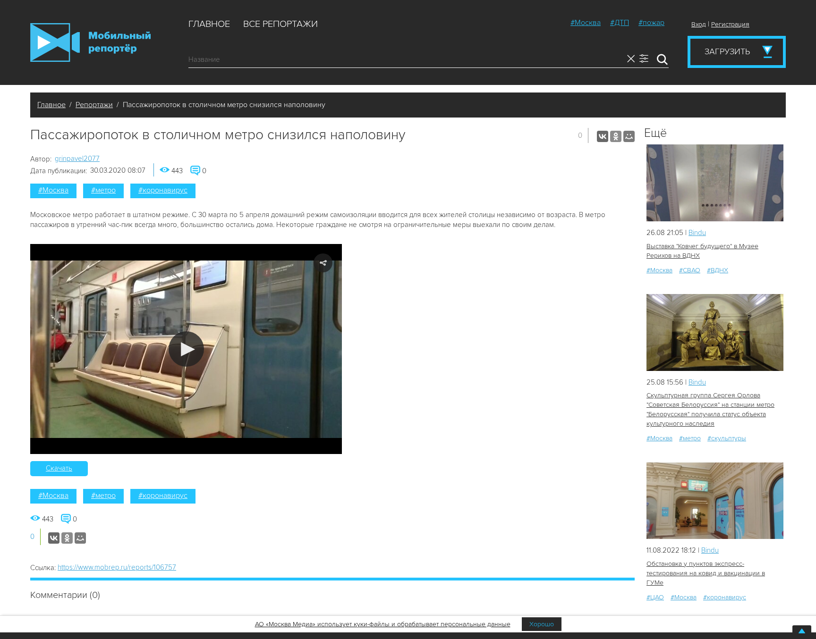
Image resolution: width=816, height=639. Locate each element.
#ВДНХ (717, 270)
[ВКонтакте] (602, 136)
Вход (698, 24)
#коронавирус (162, 190)
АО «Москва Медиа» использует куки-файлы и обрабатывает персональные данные (382, 624)
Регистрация (730, 24)
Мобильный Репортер (90, 42)
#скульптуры (726, 438)
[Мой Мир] (629, 136)
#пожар (651, 22)
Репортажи (94, 104)
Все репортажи (280, 24)
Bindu (697, 232)
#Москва (585, 22)
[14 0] (714, 182)
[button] (186, 349)
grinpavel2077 (77, 158)
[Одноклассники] (615, 136)
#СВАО (689, 270)
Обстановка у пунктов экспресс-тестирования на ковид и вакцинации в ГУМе (705, 573)
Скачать (59, 468)
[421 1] (714, 500)
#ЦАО (655, 597)
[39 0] (714, 332)
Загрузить (727, 51)
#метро (103, 190)
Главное (209, 24)
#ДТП (619, 22)
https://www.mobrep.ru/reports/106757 (117, 567)
